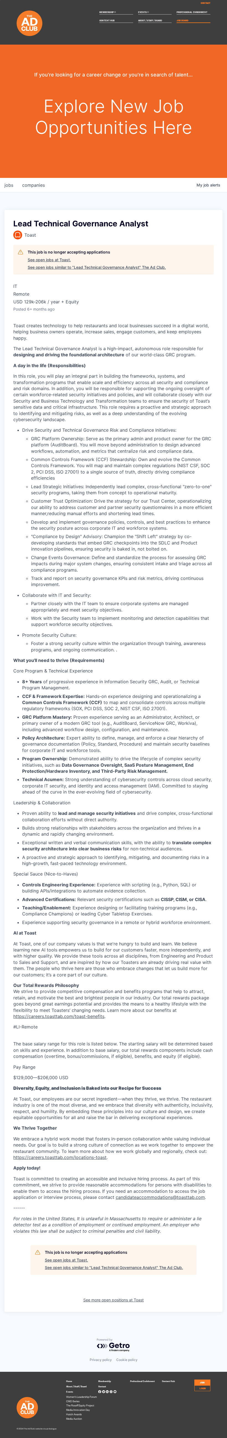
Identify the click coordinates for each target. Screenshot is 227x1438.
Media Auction (74, 1418)
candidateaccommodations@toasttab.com (160, 1197)
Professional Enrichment (192, 12)
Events (143, 12)
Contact (205, 2)
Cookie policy (127, 1360)
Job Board (182, 20)
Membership (107, 12)
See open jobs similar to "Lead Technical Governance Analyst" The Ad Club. (97, 267)
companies (33, 185)
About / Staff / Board (150, 20)
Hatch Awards (74, 1414)
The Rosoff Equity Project (80, 1405)
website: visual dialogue (45, 1428)
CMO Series (72, 1401)
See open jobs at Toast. (49, 259)
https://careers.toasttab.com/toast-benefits (58, 1016)
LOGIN (203, 1388)
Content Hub (107, 20)
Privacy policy (101, 1360)
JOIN (202, 1382)
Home (69, 1381)
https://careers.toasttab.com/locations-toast (60, 1157)
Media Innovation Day (78, 1409)
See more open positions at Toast (113, 1300)
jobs (8, 185)
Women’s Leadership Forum (81, 1396)
